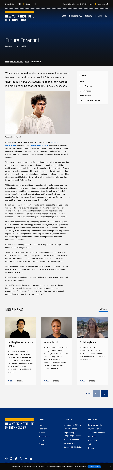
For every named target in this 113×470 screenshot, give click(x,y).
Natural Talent (51, 342)
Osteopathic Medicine (73, 447)
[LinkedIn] (31, 458)
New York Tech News (16, 62)
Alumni (91, 4)
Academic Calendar (96, 432)
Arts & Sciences (70, 429)
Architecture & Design (73, 425)
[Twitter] (21, 458)
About (64, 16)
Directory (43, 444)
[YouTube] (26, 458)
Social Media (44, 436)
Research (98, 16)
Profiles (10, 381)
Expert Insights (85, 91)
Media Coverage (75, 16)
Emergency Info (95, 425)
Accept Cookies (94, 466)
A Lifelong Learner (89, 342)
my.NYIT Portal (94, 429)
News (81, 81)
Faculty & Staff (81, 4)
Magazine (88, 16)
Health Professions (72, 439)
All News (103, 309)
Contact (42, 440)
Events (42, 432)
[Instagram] (11, 458)
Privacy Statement (80, 466)
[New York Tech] (19, 16)
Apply (28, 4)
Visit (19, 4)
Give (36, 4)
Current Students (68, 4)
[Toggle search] (106, 16)
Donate (91, 448)
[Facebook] (6, 458)
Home (7, 62)
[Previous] (96, 393)
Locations (43, 429)
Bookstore (92, 440)
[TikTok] (16, 458)
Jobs (90, 444)
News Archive (85, 95)
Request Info (9, 4)
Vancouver (101, 4)
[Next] (104, 393)
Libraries (92, 436)
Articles (27, 62)
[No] (110, 467)
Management (69, 443)
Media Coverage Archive (89, 100)
